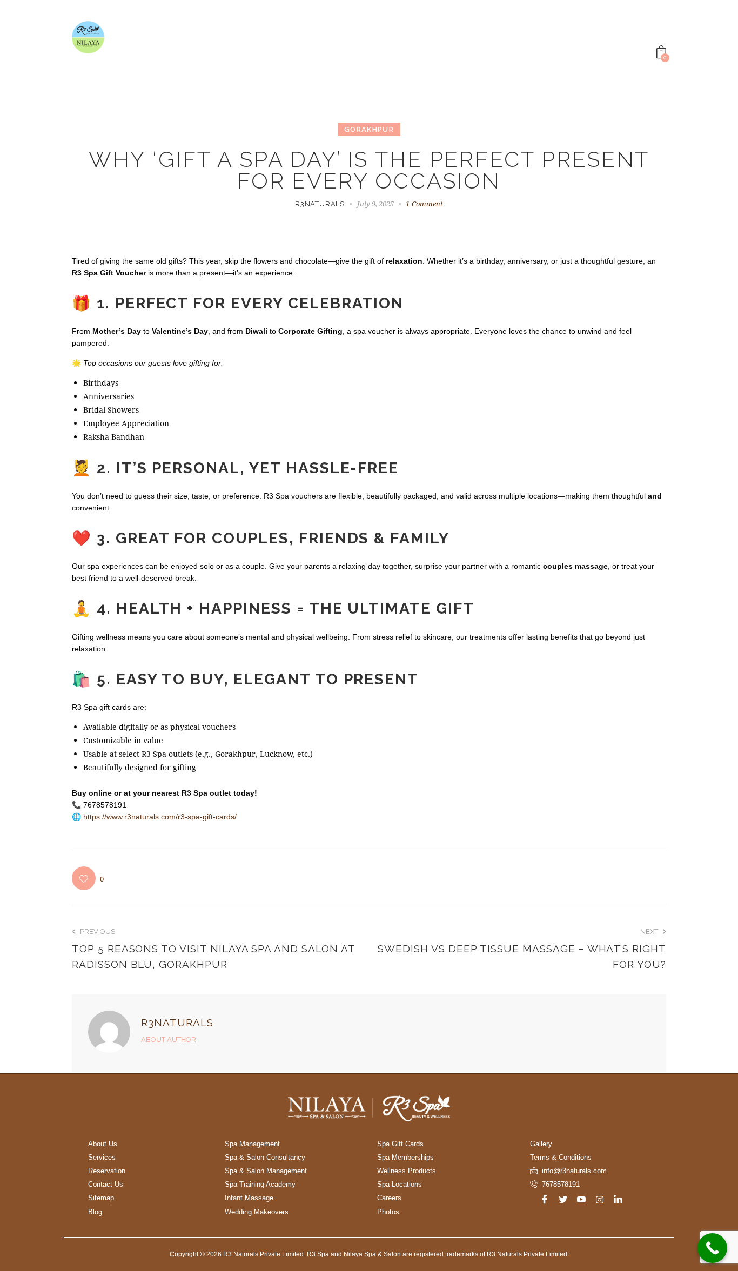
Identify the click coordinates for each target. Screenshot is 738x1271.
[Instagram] (600, 1199)
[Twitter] (563, 1199)
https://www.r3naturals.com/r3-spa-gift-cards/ (160, 816)
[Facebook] (544, 1199)
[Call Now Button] (712, 1248)
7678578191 (561, 1184)
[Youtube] (581, 1199)
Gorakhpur (369, 129)
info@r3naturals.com (574, 1171)
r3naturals (177, 1022)
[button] (88, 878)
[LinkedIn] (618, 1199)
